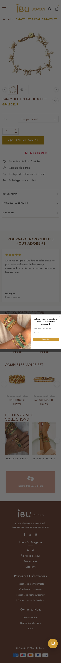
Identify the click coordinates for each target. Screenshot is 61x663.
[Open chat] (53, 643)
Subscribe (46, 339)
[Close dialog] (59, 316)
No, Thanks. (46, 343)
